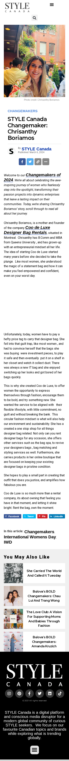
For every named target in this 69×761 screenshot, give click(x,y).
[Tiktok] (60, 693)
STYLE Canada (36, 149)
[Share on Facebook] (22, 161)
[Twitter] (39, 693)
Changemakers (39, 532)
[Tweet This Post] (30, 161)
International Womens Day (30, 537)
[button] (52, 4)
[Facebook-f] (29, 693)
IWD (8, 542)
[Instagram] (9, 693)
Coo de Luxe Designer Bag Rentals (27, 230)
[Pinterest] (19, 693)
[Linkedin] (50, 693)
